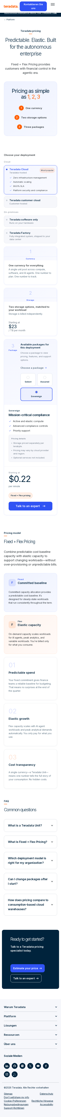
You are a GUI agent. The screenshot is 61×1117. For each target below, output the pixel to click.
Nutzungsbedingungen (16, 1104)
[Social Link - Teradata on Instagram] (7, 1074)
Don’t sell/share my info (16, 1097)
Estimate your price (25, 968)
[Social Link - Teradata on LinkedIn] (7, 1066)
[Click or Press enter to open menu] (52, 4)
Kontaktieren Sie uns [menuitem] (33, 6)
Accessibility (46, 1104)
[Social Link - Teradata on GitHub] (15, 1066)
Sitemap (8, 1093)
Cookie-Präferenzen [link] (15, 1100)
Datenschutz (46, 1093)
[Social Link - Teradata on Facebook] (46, 1066)
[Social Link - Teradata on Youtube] (38, 1066)
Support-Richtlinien (14, 1108)
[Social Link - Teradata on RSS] (15, 1074)
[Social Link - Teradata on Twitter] (30, 1066)
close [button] (55, 13)
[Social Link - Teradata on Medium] (22, 1066)
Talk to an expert (28, 506)
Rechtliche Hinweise (42, 1100)
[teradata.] (11, 6)
